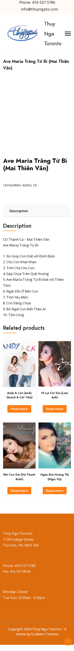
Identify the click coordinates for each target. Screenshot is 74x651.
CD (35, 185)
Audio (26, 185)
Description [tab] (18, 211)
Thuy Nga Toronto (52, 33)
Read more (19, 409)
